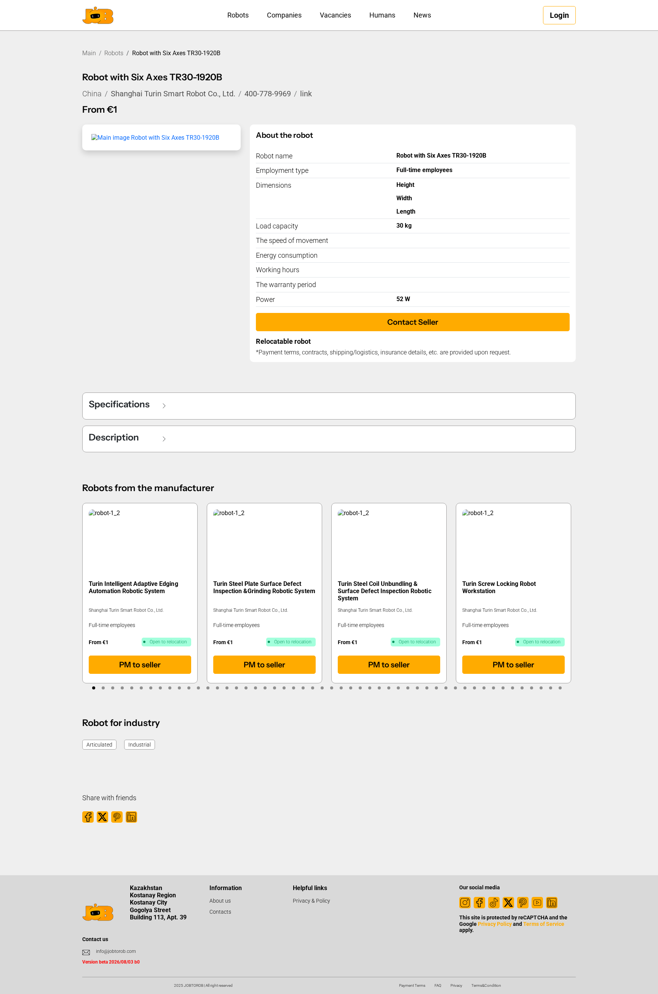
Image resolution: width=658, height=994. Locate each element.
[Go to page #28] (350, 688)
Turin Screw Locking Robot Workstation (499, 587)
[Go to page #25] (322, 688)
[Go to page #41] (474, 688)
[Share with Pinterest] (117, 817)
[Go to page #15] (227, 688)
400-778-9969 (267, 93)
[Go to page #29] (360, 688)
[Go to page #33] (398, 688)
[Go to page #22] (293, 688)
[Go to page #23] (303, 688)
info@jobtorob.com (116, 951)
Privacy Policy (495, 924)
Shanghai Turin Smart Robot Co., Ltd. (173, 93)
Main (89, 53)
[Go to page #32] (388, 688)
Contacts (220, 912)
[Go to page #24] (312, 688)
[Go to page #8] (160, 688)
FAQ (437, 985)
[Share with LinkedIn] (131, 817)
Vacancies (335, 15)
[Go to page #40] (465, 688)
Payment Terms (412, 985)
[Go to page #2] (103, 688)
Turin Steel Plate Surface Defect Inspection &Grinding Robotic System (264, 587)
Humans (382, 15)
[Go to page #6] (141, 688)
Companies (284, 15)
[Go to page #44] (503, 688)
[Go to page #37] (436, 688)
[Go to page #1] (93, 688)
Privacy (456, 985)
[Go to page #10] (179, 688)
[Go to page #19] (265, 688)
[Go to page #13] (207, 688)
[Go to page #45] (512, 688)
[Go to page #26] (331, 688)
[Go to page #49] (550, 688)
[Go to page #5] (131, 688)
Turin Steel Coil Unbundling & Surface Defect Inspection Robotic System (384, 591)
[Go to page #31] (379, 688)
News (422, 15)
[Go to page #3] (112, 688)
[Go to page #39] (455, 688)
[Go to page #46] (522, 688)
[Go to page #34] (407, 688)
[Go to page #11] (188, 688)
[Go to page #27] (341, 688)
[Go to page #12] (198, 688)
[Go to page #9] (169, 688)
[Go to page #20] (274, 688)
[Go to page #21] (284, 688)
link (306, 93)
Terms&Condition (486, 985)
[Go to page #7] (150, 688)
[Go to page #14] (217, 688)
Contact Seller (412, 322)
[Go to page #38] (445, 688)
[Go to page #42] (484, 688)
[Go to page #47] (531, 688)
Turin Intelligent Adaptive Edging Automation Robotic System (133, 587)
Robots (238, 15)
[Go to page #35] (417, 688)
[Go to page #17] (246, 688)
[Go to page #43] (493, 688)
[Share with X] (102, 817)
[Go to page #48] (541, 688)
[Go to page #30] (369, 688)
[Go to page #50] (560, 688)
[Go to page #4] (122, 688)
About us (220, 901)
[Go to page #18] (255, 688)
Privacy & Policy (311, 901)
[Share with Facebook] (88, 817)
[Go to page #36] (426, 688)
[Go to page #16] (236, 688)
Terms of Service (543, 924)
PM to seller (140, 664)
